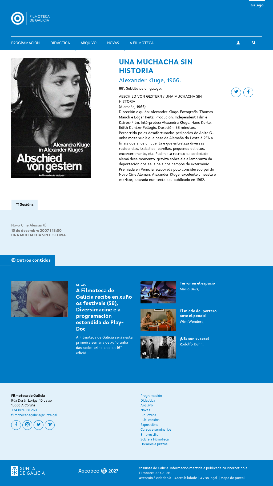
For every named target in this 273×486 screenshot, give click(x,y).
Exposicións (149, 425)
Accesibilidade (185, 478)
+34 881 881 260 (24, 410)
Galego (257, 5)
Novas (113, 43)
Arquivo (89, 43)
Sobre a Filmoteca (154, 439)
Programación (25, 43)
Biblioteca (148, 415)
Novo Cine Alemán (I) (28, 225)
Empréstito (149, 434)
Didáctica (60, 43)
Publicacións (149, 420)
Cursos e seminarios (155, 429)
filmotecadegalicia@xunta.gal (34, 415)
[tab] (24, 205)
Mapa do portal (232, 478)
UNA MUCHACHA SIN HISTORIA (38, 235)
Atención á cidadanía (155, 478)
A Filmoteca (142, 43)
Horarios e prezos (153, 444)
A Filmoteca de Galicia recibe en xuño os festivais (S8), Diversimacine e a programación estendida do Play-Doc (104, 310)
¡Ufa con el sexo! (194, 339)
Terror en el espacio (197, 283)
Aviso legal (208, 478)
